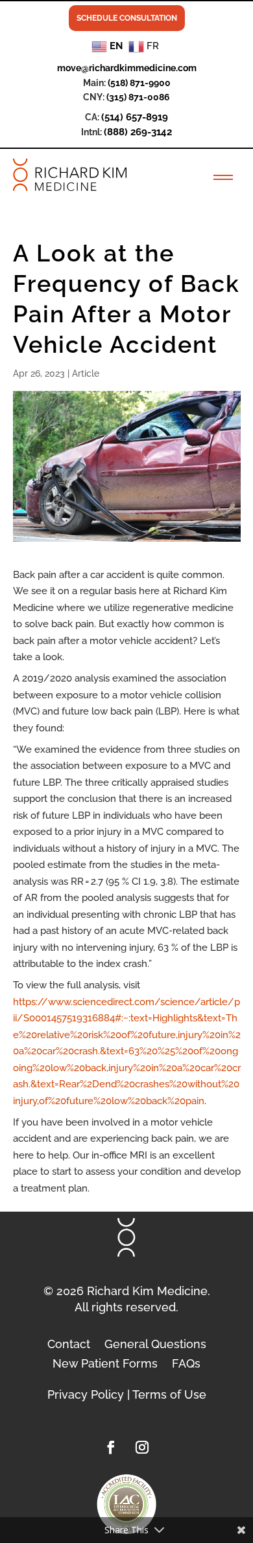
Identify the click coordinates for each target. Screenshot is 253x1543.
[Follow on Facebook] (111, 1447)
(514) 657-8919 (134, 117)
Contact (68, 1343)
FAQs (186, 1362)
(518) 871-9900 (139, 83)
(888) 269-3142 (138, 132)
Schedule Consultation (127, 18)
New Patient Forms (105, 1362)
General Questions (155, 1343)
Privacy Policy (85, 1394)
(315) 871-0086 (138, 97)
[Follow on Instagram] (142, 1447)
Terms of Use (169, 1394)
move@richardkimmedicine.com (127, 68)
